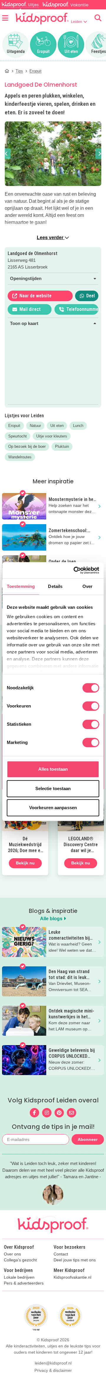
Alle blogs (52, 918)
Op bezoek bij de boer (27, 446)
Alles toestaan (53, 769)
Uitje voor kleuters (51, 436)
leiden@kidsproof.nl (53, 1363)
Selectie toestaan (53, 788)
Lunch (78, 425)
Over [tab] (87, 586)
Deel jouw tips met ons (75, 1260)
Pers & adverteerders (24, 1283)
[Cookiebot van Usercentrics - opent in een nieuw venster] (74, 570)
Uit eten (57, 425)
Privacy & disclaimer (53, 1370)
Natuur (35, 425)
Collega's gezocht (20, 1260)
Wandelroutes (20, 457)
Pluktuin (62, 446)
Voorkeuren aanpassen (53, 807)
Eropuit (14, 425)
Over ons (12, 1254)
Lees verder (50, 237)
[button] (6, 153)
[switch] (90, 706)
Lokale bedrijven (19, 1277)
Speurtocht (17, 436)
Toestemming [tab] (21, 586)
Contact (61, 1254)
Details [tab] (55, 586)
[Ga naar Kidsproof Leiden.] (7, 71)
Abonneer (87, 1139)
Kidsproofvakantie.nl (72, 1277)
